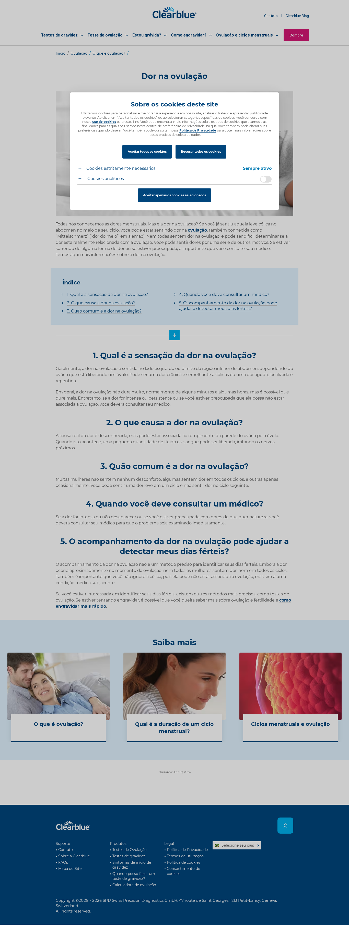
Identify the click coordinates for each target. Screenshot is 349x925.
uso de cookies (104, 122)
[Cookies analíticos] (81, 179)
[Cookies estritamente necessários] (81, 169)
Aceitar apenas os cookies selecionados (174, 195)
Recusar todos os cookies (201, 151)
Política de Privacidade (197, 130)
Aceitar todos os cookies (147, 151)
